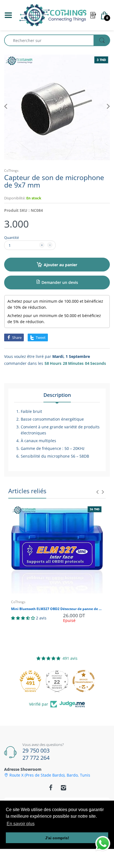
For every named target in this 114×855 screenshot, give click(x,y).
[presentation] (97, 492)
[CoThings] (52, 14)
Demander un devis (59, 282)
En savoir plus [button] (21, 823)
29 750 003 (36, 750)
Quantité (11, 237)
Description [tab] (57, 395)
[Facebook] (51, 787)
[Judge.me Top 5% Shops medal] (89, 681)
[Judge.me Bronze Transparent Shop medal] (62, 681)
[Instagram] (63, 787)
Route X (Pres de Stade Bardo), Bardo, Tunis (49, 775)
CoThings (11, 170)
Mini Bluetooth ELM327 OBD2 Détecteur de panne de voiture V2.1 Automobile (57, 609)
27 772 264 (36, 757)
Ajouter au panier (60, 264)
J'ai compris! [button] (57, 838)
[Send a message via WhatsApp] (103, 843)
